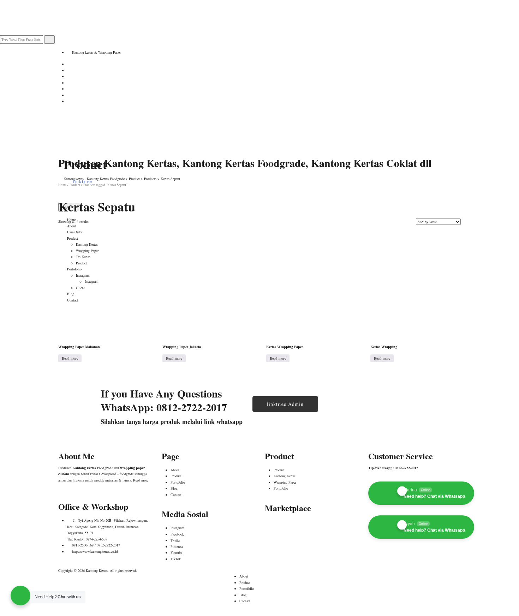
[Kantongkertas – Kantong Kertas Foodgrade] (93, 127)
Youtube (176, 552)
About (71, 225)
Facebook (177, 534)
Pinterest (177, 546)
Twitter (175, 540)
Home (71, 219)
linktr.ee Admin (285, 404)
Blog (174, 488)
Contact (176, 494)
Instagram (177, 527)
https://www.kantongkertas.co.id (95, 551)
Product (176, 475)
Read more (70, 358)
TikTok (176, 558)
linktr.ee (82, 181)
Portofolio (178, 482)
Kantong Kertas (285, 475)
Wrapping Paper (285, 482)
